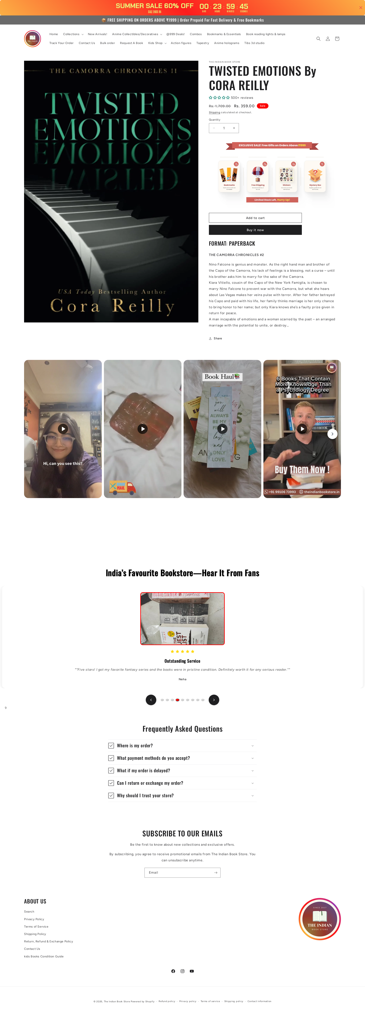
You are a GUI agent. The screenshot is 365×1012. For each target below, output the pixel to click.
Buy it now (255, 230)
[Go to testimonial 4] (177, 699)
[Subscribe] (215, 873)
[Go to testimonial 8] (197, 700)
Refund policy (167, 1001)
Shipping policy (234, 1001)
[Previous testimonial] (151, 700)
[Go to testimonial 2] (167, 700)
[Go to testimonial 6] (187, 700)
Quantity (214, 119)
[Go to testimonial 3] (172, 700)
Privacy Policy (34, 919)
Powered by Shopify (143, 1001)
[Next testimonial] (214, 700)
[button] (73, 34)
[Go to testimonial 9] (202, 700)
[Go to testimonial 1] (162, 700)
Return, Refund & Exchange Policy (48, 941)
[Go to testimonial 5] (182, 700)
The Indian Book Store (117, 1001)
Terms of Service (36, 926)
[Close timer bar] (360, 7)
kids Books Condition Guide (44, 956)
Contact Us (32, 949)
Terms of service (210, 1001)
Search (29, 911)
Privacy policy (187, 1001)
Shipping (214, 112)
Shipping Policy (35, 934)
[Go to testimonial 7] (192, 700)
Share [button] (218, 338)
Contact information (259, 1001)
